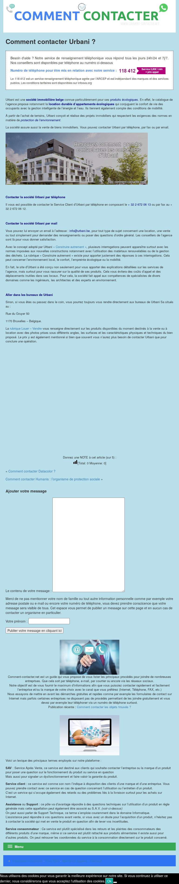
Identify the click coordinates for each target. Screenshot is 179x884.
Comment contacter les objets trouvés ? (104, 707)
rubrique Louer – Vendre (25, 328)
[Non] (115, 882)
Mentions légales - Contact (82, 860)
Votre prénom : (17, 621)
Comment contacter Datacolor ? (31, 471)
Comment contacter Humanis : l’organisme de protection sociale (53, 479)
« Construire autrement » (69, 246)
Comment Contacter (27, 860)
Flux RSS (52, 860)
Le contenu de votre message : (29, 590)
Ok (109, 881)
